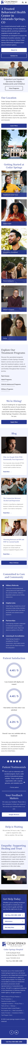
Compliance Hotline (17, 1013)
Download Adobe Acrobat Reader (10, 1008)
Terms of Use (5, 1006)
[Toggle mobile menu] (26, 2)
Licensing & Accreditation (15, 642)
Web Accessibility (17, 1010)
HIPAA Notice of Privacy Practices (10, 997)
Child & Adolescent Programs (11, 384)
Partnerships (15, 625)
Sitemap (12, 1006)
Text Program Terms (6, 1015)
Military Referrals (15, 591)
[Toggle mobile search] (23, 2)
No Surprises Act (5, 1010)
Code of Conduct (5, 1013)
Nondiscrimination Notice (8, 1001)
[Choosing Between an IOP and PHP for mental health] (14, 527)
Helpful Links (15, 609)
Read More (6, 471)
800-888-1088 (17, 961)
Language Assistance (7, 1003)
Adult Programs (6, 379)
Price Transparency (6, 999)
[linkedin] (16, 1032)
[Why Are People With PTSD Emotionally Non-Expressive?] (14, 445)
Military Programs (7, 389)
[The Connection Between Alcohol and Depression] (14, 486)
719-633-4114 (15, 958)
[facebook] (12, 1032)
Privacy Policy (18, 1003)
